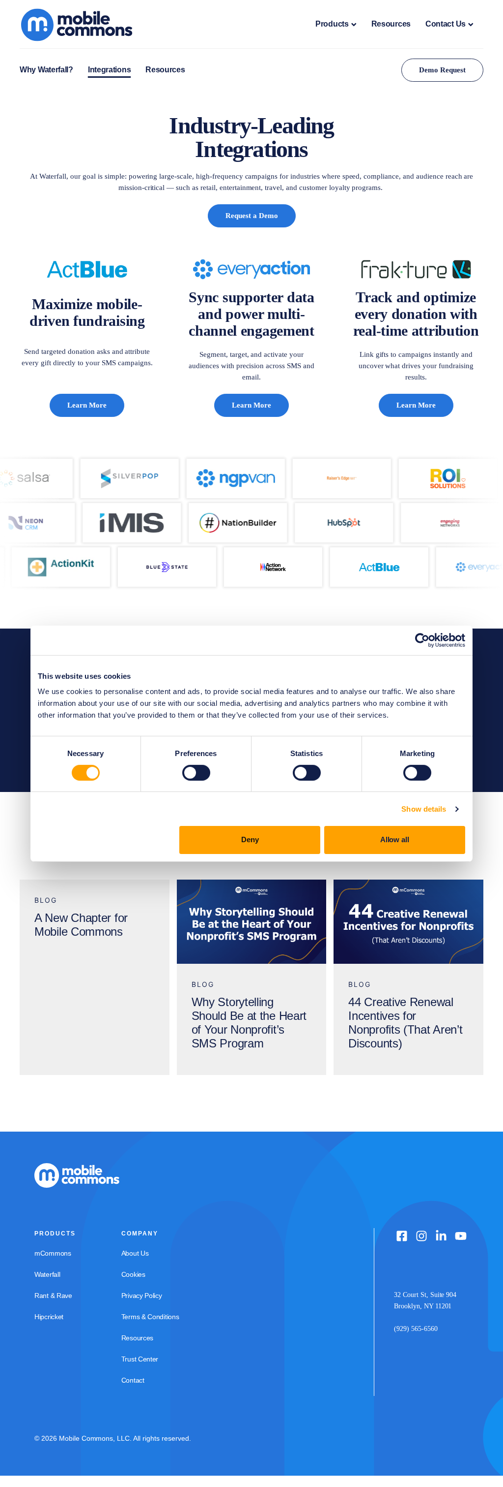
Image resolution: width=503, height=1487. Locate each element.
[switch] (196, 773)
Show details (423, 809)
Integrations (109, 69)
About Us (135, 1253)
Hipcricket (48, 1317)
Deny (250, 839)
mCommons (52, 1253)
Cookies (133, 1274)
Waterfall (47, 1274)
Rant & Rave (53, 1295)
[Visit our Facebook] (402, 1236)
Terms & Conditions (150, 1317)
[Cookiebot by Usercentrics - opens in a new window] (422, 640)
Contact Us (445, 24)
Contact (132, 1380)
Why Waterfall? (46, 69)
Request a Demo (251, 216)
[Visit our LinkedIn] (441, 1236)
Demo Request (442, 70)
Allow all (395, 839)
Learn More (87, 405)
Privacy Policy (141, 1295)
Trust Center (139, 1359)
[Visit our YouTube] (461, 1236)
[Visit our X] (421, 1236)
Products (332, 24)
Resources (391, 24)
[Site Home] (85, 24)
